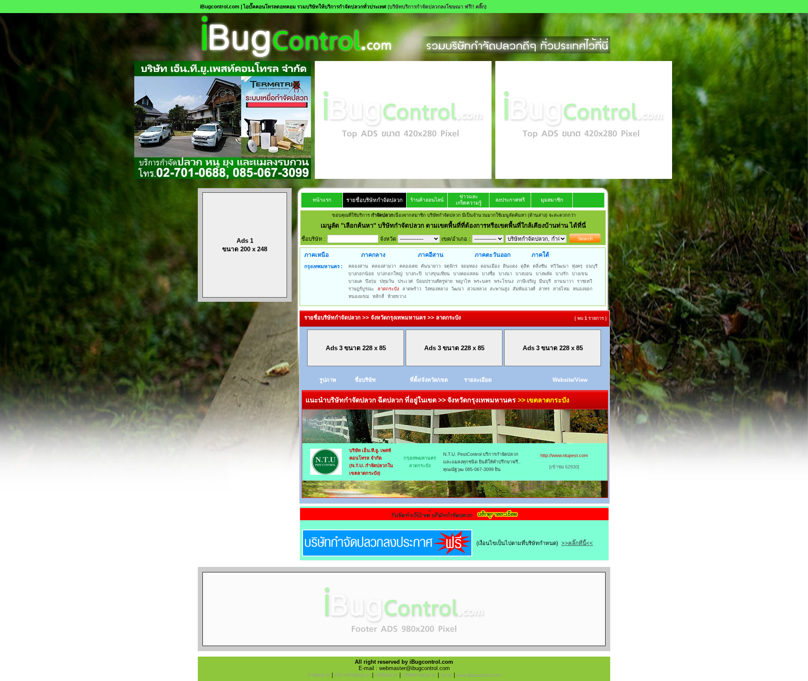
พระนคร (482, 281)
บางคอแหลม (465, 273)
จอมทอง (469, 266)
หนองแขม (358, 296)
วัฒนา (457, 288)
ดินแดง (510, 266)
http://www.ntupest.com (564, 455)
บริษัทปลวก (386, 675)
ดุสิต (525, 266)
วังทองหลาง (436, 288)
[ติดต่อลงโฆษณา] (404, 649)
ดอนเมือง (490, 266)
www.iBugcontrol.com (478, 675)
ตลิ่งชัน (540, 266)
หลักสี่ (378, 296)
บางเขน (580, 273)
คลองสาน (358, 266)
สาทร (544, 288)
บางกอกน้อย (361, 273)
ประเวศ (405, 281)
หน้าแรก (322, 200)
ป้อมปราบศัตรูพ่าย (434, 281)
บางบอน (524, 273)
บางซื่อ (488, 273)
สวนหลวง (476, 288)
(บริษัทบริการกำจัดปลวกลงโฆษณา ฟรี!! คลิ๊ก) (437, 7)
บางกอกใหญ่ (389, 273)
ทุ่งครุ (577, 266)
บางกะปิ (414, 273)
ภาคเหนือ (316, 254)
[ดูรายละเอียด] (454, 517)
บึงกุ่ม (370, 281)
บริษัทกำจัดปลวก (419, 675)
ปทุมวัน (387, 281)
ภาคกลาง (373, 254)
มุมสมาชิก (552, 200)
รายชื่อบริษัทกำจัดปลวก (374, 200)
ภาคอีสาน (431, 254)
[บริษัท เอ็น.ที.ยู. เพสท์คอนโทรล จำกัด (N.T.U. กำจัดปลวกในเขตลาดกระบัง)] (326, 473)
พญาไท (463, 281)
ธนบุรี (592, 266)
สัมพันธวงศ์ (524, 288)
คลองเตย (408, 266)
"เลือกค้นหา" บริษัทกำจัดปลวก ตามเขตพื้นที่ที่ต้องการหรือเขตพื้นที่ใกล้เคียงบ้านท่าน (455, 225)
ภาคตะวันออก (492, 254)
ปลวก (446, 675)
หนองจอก (583, 288)
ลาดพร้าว (411, 288)
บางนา (505, 273)
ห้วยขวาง (397, 296)
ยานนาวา (564, 281)
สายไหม (561, 288)
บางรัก (562, 273)
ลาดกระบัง (388, 288)
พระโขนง (503, 281)
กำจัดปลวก (319, 675)
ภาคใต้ (540, 254)
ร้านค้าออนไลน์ (427, 200)
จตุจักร (450, 266)
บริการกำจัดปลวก (352, 675)
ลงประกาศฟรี (510, 200)
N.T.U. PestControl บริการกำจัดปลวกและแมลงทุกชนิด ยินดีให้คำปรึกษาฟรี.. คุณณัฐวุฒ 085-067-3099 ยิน (482, 462)
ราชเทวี (584, 281)
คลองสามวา (384, 266)
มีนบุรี (545, 281)
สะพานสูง (499, 288)
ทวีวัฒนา (559, 266)
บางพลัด (544, 273)
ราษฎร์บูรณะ (361, 288)
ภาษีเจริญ (526, 281)
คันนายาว (431, 266)
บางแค (355, 281)
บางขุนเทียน (437, 273)
